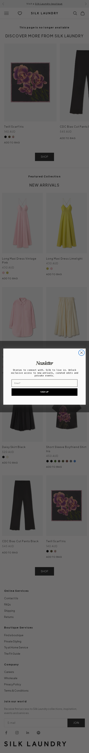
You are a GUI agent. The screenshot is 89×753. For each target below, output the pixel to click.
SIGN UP (44, 392)
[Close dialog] (81, 353)
